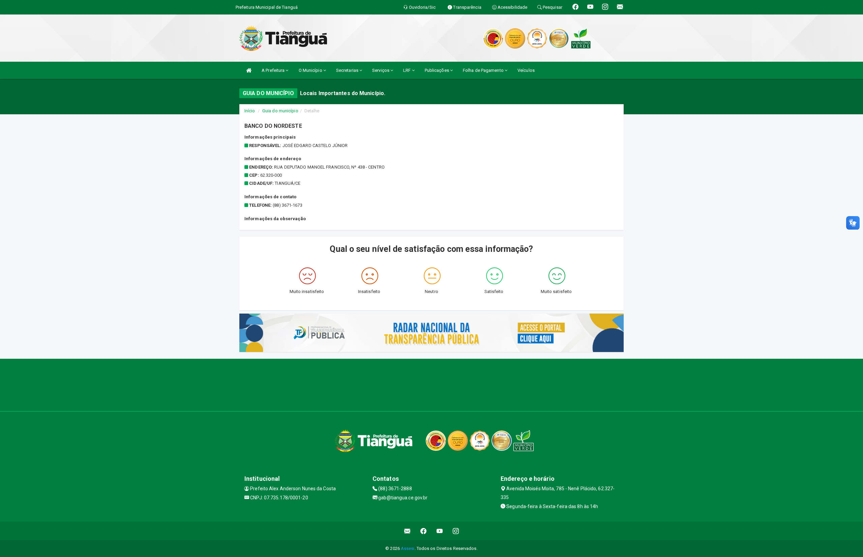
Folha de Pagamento (484, 70)
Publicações (437, 70)
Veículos (526, 70)
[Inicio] (249, 70)
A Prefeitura (274, 70)
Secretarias (347, 70)
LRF (407, 70)
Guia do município (280, 110)
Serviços (381, 70)
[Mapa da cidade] (431, 384)
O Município (311, 70)
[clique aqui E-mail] (407, 531)
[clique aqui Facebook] (423, 531)
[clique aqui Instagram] (456, 531)
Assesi (408, 548)
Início (249, 110)
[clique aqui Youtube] (440, 531)
